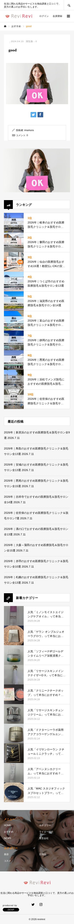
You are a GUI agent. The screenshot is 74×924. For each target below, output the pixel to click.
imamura (29, 130)
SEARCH (69, 5)
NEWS (7, 838)
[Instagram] (41, 904)
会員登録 (57, 16)
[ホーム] (5, 26)
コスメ (7, 860)
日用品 (42, 854)
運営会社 (44, 838)
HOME (7, 825)
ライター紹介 (46, 831)
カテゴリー (45, 825)
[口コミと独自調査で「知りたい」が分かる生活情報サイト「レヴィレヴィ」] (19, 16)
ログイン (44, 16)
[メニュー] (68, 16)
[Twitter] (33, 904)
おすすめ (8, 831)
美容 (6, 854)
